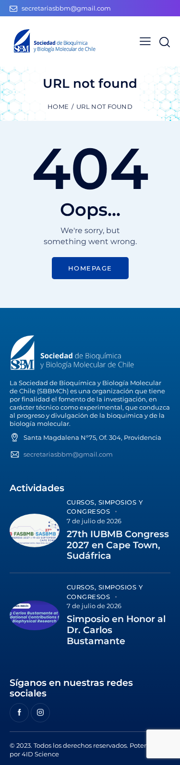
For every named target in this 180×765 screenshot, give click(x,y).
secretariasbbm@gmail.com (68, 454)
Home (58, 106)
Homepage (90, 268)
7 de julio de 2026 (94, 521)
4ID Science (40, 754)
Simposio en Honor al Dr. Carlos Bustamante (116, 630)
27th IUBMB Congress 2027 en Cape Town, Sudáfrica (118, 545)
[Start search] (164, 41)
